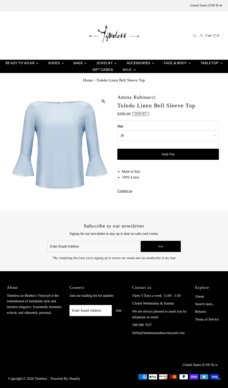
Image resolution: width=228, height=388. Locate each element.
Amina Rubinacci (136, 97)
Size (120, 126)
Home (88, 80)
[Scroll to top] (219, 379)
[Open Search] (194, 36)
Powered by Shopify (65, 378)
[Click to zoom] (103, 102)
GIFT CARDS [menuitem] (102, 69)
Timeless (41, 378)
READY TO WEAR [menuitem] (20, 63)
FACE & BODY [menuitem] (175, 63)
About (199, 296)
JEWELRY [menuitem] (104, 63)
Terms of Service (207, 319)
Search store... (205, 304)
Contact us (124, 191)
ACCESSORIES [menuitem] (138, 63)
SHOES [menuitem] (54, 63)
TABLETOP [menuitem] (209, 63)
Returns (200, 311)
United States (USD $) (205, 5)
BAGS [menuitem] (78, 63)
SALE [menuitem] (127, 69)
